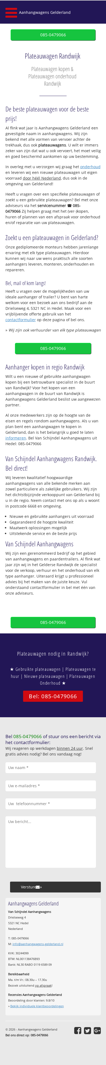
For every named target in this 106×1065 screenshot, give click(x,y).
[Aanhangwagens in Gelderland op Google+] (97, 1030)
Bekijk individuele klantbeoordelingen (37, 1006)
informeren (15, 438)
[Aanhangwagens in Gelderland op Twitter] (87, 1030)
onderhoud (90, 166)
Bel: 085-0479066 (53, 696)
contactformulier (20, 319)
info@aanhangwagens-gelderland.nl (38, 944)
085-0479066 (53, 35)
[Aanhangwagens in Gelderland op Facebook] (77, 1030)
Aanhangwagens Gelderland (45, 12)
